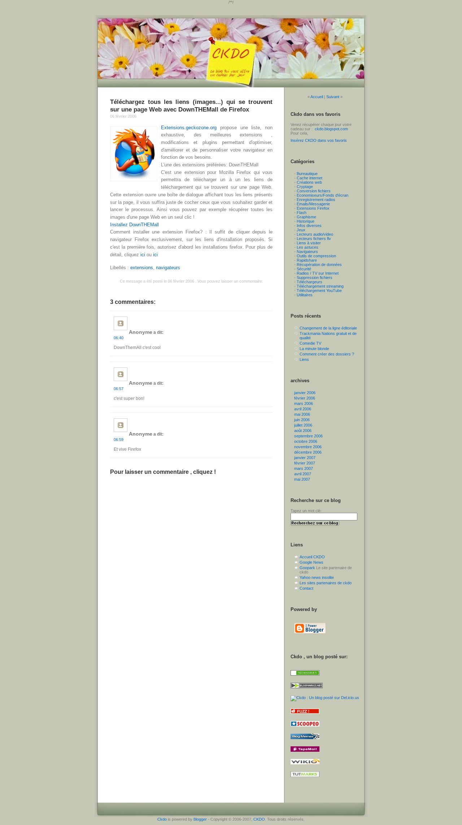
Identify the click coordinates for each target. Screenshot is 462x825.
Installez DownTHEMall (134, 224)
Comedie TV (310, 343)
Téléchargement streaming (320, 286)
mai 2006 (302, 414)
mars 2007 (303, 468)
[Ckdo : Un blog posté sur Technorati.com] (305, 678)
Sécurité (304, 269)
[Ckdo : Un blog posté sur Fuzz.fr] (305, 716)
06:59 (118, 439)
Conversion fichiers (314, 191)
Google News (311, 562)
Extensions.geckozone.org (189, 127)
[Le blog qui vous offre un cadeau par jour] (231, 51)
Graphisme (306, 217)
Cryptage (305, 186)
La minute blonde (314, 348)
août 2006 (302, 430)
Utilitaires (305, 295)
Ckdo (162, 819)
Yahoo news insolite (317, 577)
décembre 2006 (308, 452)
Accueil (316, 97)
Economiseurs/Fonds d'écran (322, 195)
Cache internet (309, 178)
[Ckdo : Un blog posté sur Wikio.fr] (305, 766)
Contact (306, 588)
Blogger (200, 819)
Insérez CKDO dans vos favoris (319, 140)
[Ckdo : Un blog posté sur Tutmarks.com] (305, 779)
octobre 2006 (305, 441)
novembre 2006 (308, 447)
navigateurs (168, 267)
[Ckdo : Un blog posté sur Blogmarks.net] (307, 690)
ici (142, 254)
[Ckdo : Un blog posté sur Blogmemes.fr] (305, 741)
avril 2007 (302, 474)
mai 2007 (302, 479)
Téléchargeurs (309, 282)
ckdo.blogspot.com (331, 129)
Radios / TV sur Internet (318, 273)
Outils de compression (316, 256)
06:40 (118, 338)
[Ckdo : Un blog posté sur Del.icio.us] (325, 697)
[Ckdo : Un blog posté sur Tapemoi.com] (305, 754)
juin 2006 (302, 420)
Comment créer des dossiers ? (327, 354)
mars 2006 (303, 403)
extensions (141, 267)
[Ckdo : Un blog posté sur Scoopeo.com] (305, 728)
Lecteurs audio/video (315, 234)
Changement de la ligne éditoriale (328, 328)
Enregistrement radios (316, 199)
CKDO (259, 819)
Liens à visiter (309, 243)
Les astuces (307, 247)
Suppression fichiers (314, 277)
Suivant (332, 97)
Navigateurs (307, 251)
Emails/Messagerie (313, 204)
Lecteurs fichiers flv (314, 238)
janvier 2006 (304, 392)
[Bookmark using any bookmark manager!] (306, 788)
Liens (304, 359)
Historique (305, 221)
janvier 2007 (304, 457)
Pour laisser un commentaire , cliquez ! (163, 472)
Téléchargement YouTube (319, 290)
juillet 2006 (303, 425)
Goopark (307, 568)
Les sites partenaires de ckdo (326, 583)
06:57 (118, 389)
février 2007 (304, 463)
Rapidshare (307, 260)
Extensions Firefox (313, 208)
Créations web (309, 182)
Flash (301, 212)
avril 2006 (302, 409)
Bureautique (307, 173)
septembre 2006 (308, 436)
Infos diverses (309, 225)
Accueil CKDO (312, 557)
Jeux (301, 230)
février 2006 (304, 398)
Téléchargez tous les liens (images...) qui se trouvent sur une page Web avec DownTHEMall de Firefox (191, 105)
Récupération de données (319, 264)
